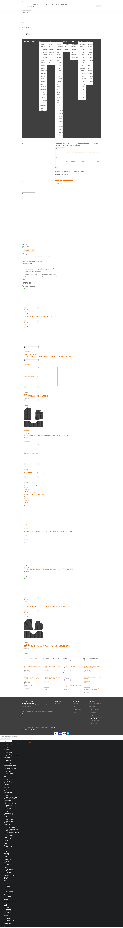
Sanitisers (90, 73)
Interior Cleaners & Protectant (43, 80)
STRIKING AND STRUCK (9, 819)
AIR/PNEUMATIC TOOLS (11, 826)
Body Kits (90, 46)
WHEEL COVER (90, 84)
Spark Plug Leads (83, 94)
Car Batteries (6, 842)
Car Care (41, 41)
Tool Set (58, 99)
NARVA (81, 75)
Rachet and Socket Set (8, 813)
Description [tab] (27, 250)
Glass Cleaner (9, 752)
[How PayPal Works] (61, 733)
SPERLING (57, 179)
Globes (83, 79)
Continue (7, 739)
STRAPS (89, 75)
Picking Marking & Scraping (11, 830)
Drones (66, 51)
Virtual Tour (76, 703)
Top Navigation (92, 742)
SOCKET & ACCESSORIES (11, 834)
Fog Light (8, 870)
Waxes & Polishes (30, 604)
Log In (4, 926)
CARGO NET (8, 921)
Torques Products (9, 835)
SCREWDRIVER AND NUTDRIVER (11, 818)
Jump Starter (52, 51)
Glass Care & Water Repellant (30, 354)
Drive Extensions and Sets (11, 806)
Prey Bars (59, 55)
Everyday (90, 52)
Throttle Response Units (51, 62)
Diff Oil (73, 47)
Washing (45, 51)
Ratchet (60, 78)
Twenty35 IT (53, 727)
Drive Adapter (9, 805)
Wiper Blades (83, 99)
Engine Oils (74, 49)
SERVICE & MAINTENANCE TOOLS (13, 832)
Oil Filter (74, 54)
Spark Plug (82, 91)
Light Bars (8, 885)
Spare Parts (80, 41)
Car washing (44, 43)
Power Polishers (7, 778)
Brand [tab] (33, 250)
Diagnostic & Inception (10, 827)
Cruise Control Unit (51, 45)
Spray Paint (82, 97)
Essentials (90, 51)
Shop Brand (34, 41)
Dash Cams (51, 47)
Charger (66, 49)
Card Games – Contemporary (10, 901)
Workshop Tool (7, 824)
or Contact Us (24, 29)
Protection (43, 89)
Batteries (67, 44)
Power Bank (51, 52)
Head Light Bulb (83, 53)
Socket (58, 86)
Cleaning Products (8, 750)
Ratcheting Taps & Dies (9, 814)
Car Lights (82, 49)
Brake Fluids (75, 44)
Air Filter (82, 43)
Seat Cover (8, 909)
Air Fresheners (7, 897)
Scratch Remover (9, 773)
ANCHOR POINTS (10, 920)
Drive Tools (8, 808)
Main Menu (30, 742)
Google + (68, 180)
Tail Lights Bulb (83, 64)
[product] (62, 297)
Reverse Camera (7, 790)
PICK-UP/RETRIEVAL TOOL (61, 113)
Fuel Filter (82, 73)
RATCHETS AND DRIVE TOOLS (59, 59)
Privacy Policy (76, 711)
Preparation (44, 110)
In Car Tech (49, 41)
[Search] (23, 15)
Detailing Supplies (7, 760)
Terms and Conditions (77, 709)
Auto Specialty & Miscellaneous (60, 45)
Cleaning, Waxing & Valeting (43, 64)
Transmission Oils (7, 859)
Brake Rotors (6, 866)
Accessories (88, 41)
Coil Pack (82, 71)
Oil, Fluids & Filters (72, 42)
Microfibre (43, 83)
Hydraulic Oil (6, 854)
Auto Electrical (9, 882)
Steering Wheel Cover (92, 62)
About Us (75, 704)
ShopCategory (26, 41)
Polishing (43, 105)
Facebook (57, 180)
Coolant (74, 46)
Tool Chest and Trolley (8, 821)
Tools (56, 41)
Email (71, 180)
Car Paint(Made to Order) (82, 69)
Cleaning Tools (7, 757)
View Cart (2, 739)
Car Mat (91, 55)
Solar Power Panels (8, 792)
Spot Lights (8, 888)
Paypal (75, 706)
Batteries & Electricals (65, 42)
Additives (74, 55)
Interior (89, 54)
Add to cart (98, 5)
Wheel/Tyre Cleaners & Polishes (12, 755)
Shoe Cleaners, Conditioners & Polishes (46, 100)
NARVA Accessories (10, 886)
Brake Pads (82, 44)
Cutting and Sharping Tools (59, 49)
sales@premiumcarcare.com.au (96, 717)
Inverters (51, 49)
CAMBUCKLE (92, 76)
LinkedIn (64, 180)
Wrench (58, 137)
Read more (26, 428)
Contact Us (76, 712)
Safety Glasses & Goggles (90, 70)
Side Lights (8, 872)
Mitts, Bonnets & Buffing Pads (44, 86)
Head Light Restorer (8, 763)
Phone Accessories (8, 912)
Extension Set (9, 810)
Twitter (61, 180)
